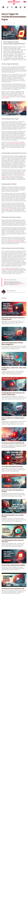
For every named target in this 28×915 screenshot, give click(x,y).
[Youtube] (16, 7)
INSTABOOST (6, 282)
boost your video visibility (7, 208)
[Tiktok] (7, 7)
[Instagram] (3, 7)
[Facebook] (12, 7)
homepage (21, 283)
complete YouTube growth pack (8, 269)
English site (17, 284)
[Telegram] (20, 7)
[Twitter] (24, 7)
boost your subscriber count (16, 143)
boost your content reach (15, 240)
